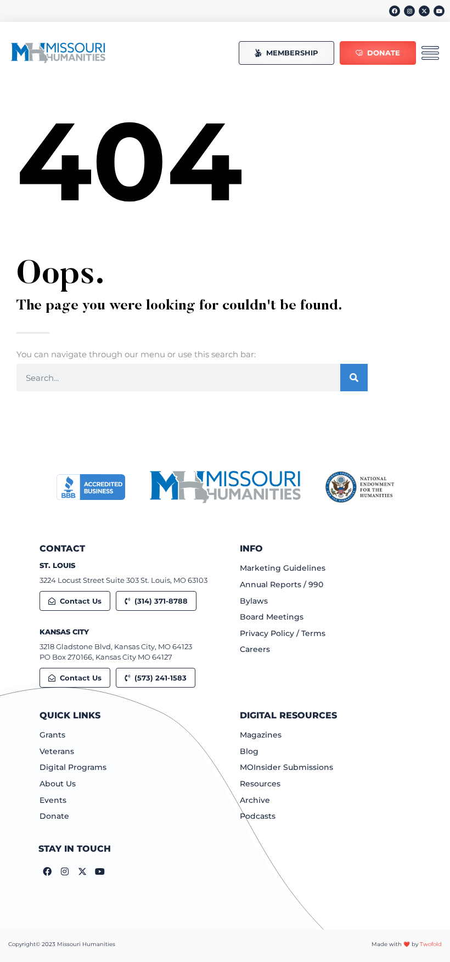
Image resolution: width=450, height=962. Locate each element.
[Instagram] (409, 10)
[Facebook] (394, 10)
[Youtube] (439, 10)
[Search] (354, 377)
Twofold (431, 944)
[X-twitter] (424, 10)
